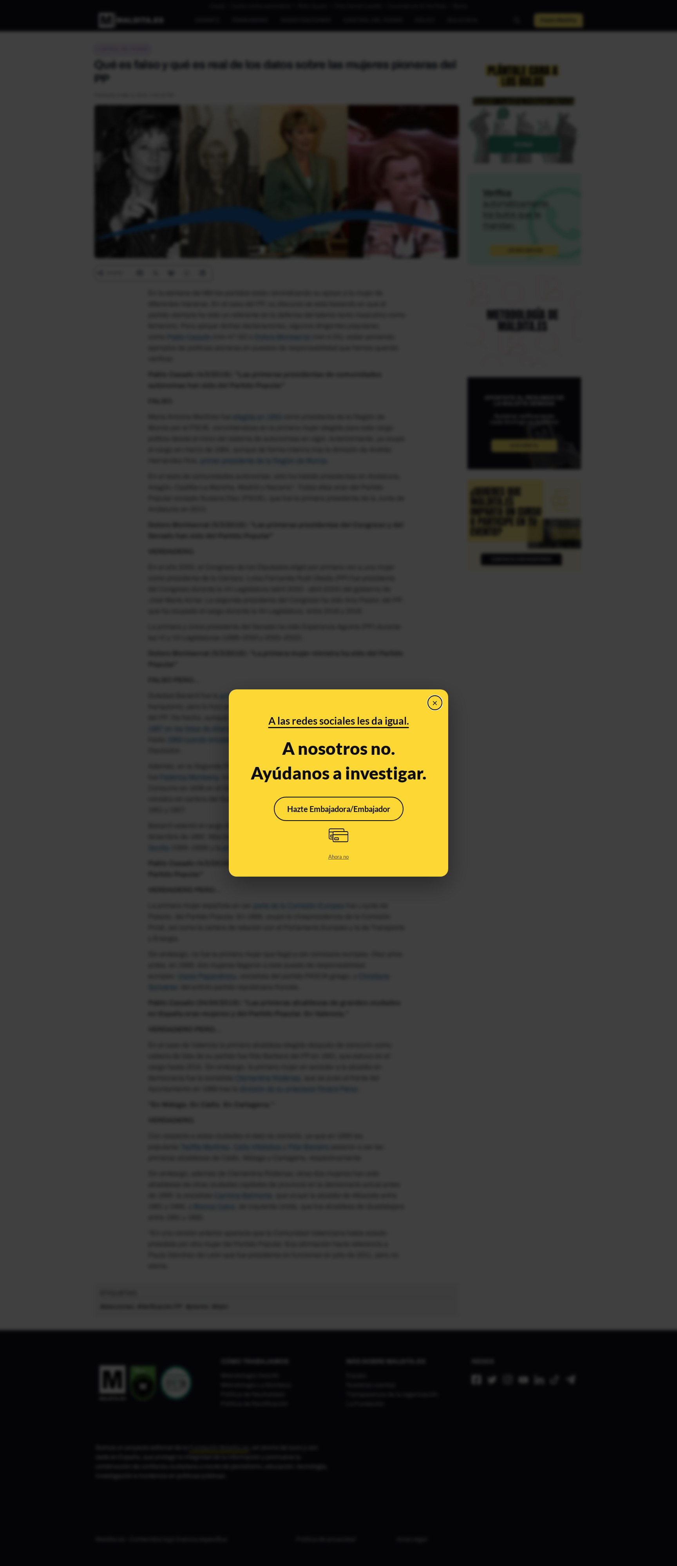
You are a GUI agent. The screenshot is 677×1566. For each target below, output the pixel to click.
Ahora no (338, 857)
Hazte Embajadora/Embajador (338, 809)
